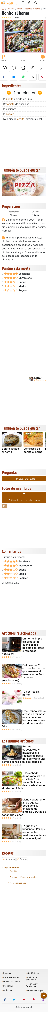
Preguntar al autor (25, 479)
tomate (10, 104)
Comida (13, 871)
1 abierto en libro (18, 99)
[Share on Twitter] (33, 77)
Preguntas (8, 986)
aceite (20, 119)
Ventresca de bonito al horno (33, 450)
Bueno (22, 282)
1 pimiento (10, 109)
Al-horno (10, 859)
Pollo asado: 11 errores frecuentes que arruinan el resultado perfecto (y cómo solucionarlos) (23, 673)
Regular (23, 290)
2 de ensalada (16, 104)
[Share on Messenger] (13, 77)
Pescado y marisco (29, 877)
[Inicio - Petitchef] (3, 8)
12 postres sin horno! (31, 693)
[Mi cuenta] (29, 3)
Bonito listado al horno (10, 450)
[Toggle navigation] (43, 3)
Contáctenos (33, 973)
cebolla (10, 114)
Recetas (7, 973)
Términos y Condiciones (32, 985)
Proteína (13, 877)
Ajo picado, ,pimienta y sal (23, 119)
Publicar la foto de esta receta (24, 500)
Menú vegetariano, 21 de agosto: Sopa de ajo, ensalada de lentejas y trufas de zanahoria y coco (24, 807)
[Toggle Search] (35, 3)
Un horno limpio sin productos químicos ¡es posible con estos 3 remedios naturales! (23, 646)
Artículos (7, 990)
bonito (9, 99)
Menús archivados (11, 981)
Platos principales (18, 883)
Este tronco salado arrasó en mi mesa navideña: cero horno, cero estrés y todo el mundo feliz (24, 718)
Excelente (24, 273)
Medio (22, 286)
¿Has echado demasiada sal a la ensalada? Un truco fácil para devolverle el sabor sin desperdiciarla (24, 780)
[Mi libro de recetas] (23, 3)
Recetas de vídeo (11, 977)
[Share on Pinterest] (42, 77)
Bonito (23, 859)
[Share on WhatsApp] (23, 77)
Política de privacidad (31, 978)
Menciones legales (35, 990)
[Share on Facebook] (4, 77)
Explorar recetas (11, 867)
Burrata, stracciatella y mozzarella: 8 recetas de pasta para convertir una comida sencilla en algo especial (23, 754)
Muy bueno (25, 277)
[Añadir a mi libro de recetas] (41, 68)
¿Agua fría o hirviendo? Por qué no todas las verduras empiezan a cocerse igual (34, 832)
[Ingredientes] (4, 506)
